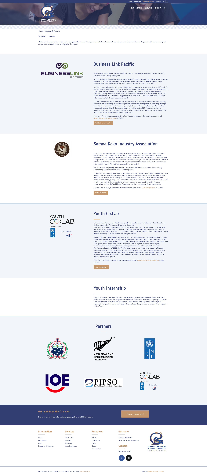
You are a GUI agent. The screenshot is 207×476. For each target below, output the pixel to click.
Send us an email (124, 451)
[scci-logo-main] (157, 442)
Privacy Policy (85, 471)
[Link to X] (167, 1)
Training (68, 440)
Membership (137, 1)
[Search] (165, 8)
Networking (69, 437)
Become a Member (125, 437)
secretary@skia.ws (148, 188)
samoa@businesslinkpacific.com (105, 118)
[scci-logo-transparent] (48, 15)
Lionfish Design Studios (155, 471)
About (130, 1)
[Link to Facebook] (163, 1)
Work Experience (71, 446)
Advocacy (68, 443)
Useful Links (96, 449)
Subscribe (158, 1)
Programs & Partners (148, 1)
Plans (94, 443)
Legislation (96, 440)
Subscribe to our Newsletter (128, 440)
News (40, 443)
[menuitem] (130, 1)
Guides (94, 437)
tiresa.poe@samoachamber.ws (148, 260)
